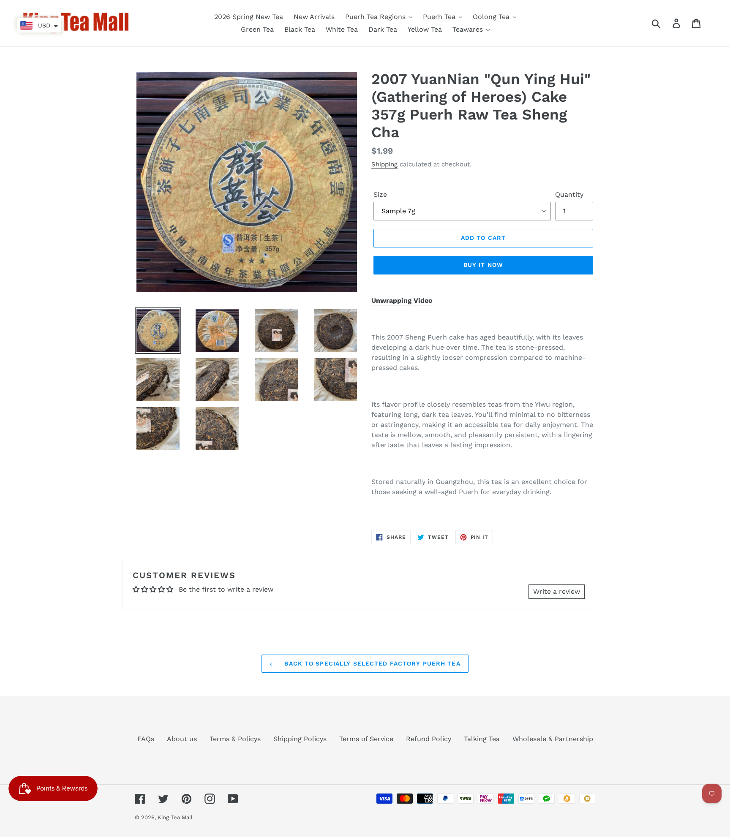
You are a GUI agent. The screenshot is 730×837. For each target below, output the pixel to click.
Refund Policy (428, 739)
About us (182, 739)
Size (380, 194)
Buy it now (483, 264)
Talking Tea (482, 739)
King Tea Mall (175, 817)
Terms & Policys (235, 739)
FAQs (145, 739)
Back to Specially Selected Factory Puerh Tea (371, 663)
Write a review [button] (556, 591)
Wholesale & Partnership (552, 739)
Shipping (384, 164)
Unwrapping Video (402, 300)
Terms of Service (366, 739)
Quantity (569, 194)
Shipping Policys (300, 739)
